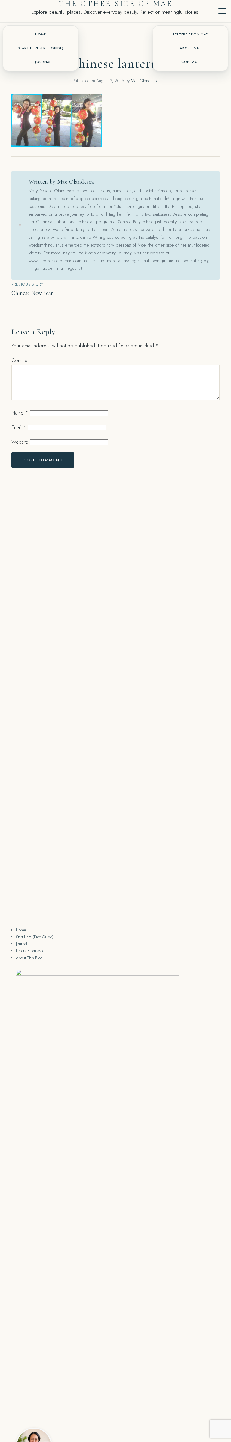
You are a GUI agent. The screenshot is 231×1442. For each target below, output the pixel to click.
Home (40, 34)
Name (19, 412)
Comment (21, 360)
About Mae (190, 48)
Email (18, 427)
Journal (43, 62)
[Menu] (222, 11)
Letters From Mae (190, 34)
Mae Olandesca (145, 81)
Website (19, 441)
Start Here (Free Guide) (40, 48)
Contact (190, 62)
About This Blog (29, 958)
